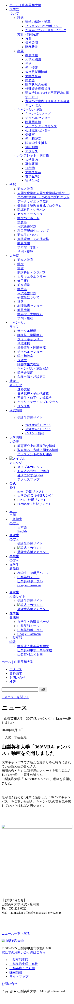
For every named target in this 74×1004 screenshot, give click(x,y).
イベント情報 (34, 433)
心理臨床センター (38, 130)
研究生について (28, 234)
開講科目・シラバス (31, 209)
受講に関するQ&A (30, 475)
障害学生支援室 (36, 143)
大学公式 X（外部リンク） (36, 495)
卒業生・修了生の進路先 (34, 397)
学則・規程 (25, 251)
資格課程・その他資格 (33, 239)
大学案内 (31, 159)
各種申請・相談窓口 (31, 376)
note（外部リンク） (31, 491)
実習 (20, 268)
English (22, 531)
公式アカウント (32, 548)
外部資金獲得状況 (38, 88)
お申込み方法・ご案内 (33, 471)
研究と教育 (25, 189)
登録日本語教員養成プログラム (39, 205)
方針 (28, 38)
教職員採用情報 (36, 72)
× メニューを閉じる (15, 697)
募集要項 (31, 163)
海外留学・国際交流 (31, 347)
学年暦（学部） (28, 247)
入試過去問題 (26, 226)
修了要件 (23, 280)
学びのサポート (28, 218)
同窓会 (30, 80)
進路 (20, 301)
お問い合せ (9, 984)
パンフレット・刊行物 (33, 155)
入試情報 (15, 410)
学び (20, 264)
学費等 (22, 222)
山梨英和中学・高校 (23, 964)
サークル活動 (26, 331)
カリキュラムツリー (31, 214)
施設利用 (31, 147)
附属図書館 (33, 122)
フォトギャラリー (30, 339)
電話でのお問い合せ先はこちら (24, 952)
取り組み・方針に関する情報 (37, 450)
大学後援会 (33, 76)
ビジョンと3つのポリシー (43, 26)
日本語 (22, 527)
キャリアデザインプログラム (37, 402)
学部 (12, 184)
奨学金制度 (25, 372)
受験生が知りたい (38, 429)
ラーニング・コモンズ (41, 126)
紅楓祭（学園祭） (30, 335)
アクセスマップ (28, 479)
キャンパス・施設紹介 (33, 368)
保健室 (30, 134)
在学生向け (33, 176)
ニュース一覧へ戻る (16, 933)
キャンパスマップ (38, 113)
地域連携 (23, 343)
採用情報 (15, 972)
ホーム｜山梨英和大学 (25, 5)
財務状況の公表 (36, 84)
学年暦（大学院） (30, 314)
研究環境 (23, 285)
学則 (28, 63)
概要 (20, 51)
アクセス (31, 151)
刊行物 (30, 168)
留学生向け (33, 180)
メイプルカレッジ (30, 467)
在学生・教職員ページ (33, 573)
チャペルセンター (38, 118)
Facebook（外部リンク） (34, 504)
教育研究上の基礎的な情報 (36, 446)
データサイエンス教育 (33, 201)
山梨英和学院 (18, 959)
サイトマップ (18, 976)
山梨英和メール (28, 577)
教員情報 (31, 55)
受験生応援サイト (30, 417)
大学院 (14, 255)
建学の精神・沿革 (38, 21)
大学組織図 (33, 59)
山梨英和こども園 (30, 654)
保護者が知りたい (38, 425)
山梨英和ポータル (30, 581)
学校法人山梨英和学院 (33, 646)
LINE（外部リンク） (32, 499)
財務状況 (31, 47)
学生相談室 (33, 138)
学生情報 (31, 67)
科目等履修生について (33, 230)
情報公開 (31, 42)
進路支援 (23, 389)
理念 (20, 17)
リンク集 (23, 406)
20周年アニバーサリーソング (45, 30)
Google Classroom (29, 585)
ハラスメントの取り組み (34, 454)
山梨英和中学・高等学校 (34, 650)
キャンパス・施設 (30, 109)
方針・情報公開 (28, 34)
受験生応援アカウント (33, 552)
